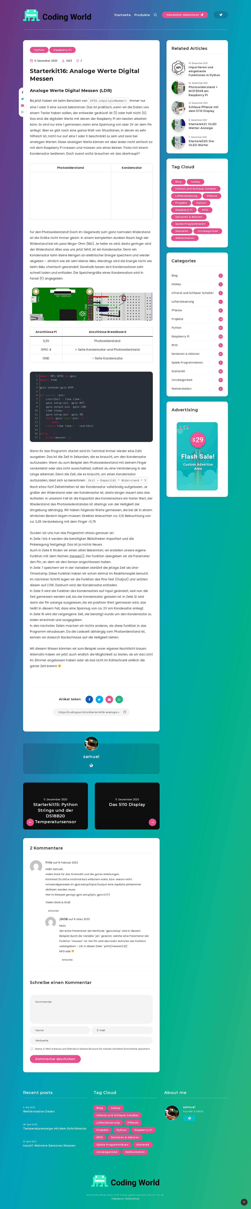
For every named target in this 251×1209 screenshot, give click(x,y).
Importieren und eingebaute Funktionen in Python (204, 71)
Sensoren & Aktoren (188, 216)
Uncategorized (208, 231)
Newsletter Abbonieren (183, 14)
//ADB (63, 919)
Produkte (142, 15)
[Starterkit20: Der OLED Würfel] (178, 141)
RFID (205, 209)
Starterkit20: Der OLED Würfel (201, 143)
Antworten (53, 910)
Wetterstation (184, 238)
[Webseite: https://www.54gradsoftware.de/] (91, 765)
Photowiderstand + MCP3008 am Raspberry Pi (203, 91)
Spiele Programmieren (190, 223)
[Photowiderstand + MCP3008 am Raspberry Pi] (178, 87)
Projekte (181, 202)
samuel (91, 756)
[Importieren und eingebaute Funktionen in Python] (178, 67)
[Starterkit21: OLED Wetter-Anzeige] (178, 124)
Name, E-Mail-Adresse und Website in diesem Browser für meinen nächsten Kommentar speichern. (92, 1048)
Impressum (118, 1198)
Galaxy (195, 181)
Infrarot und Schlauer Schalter (195, 188)
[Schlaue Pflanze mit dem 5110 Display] (178, 107)
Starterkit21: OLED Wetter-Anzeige (203, 126)
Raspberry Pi (62, 50)
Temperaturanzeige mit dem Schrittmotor (55, 1128)
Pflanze (212, 195)
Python (39, 50)
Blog (178, 181)
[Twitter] (220, 14)
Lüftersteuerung (186, 195)
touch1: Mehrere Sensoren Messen (49, 1145)
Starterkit (181, 231)
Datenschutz (132, 1198)
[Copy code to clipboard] (149, 379)
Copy (144, 376)
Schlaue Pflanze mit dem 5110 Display (203, 109)
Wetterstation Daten (38, 1111)
